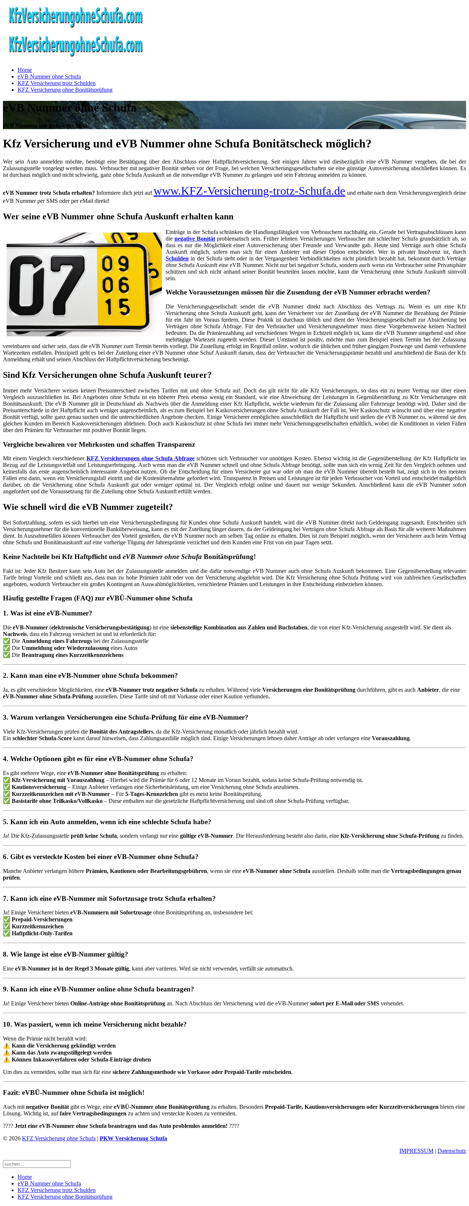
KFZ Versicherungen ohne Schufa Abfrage (140, 458)
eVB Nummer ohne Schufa (49, 76)
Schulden (177, 258)
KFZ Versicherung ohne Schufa (59, 1138)
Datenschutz (451, 1151)
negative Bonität (194, 238)
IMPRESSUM (416, 1151)
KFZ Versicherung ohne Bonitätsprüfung (65, 90)
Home (25, 70)
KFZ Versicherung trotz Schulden (57, 83)
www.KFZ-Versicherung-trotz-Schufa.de (249, 190)
